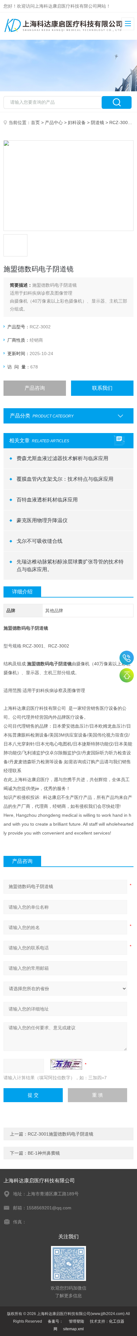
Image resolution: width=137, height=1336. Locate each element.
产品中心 (54, 122)
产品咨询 (35, 388)
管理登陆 (76, 1321)
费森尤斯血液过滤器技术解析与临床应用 (62, 458)
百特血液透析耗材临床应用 (47, 499)
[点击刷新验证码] (66, 1064)
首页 (35, 122)
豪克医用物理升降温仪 (42, 520)
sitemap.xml (73, 1329)
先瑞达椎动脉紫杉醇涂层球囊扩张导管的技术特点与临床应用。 (70, 565)
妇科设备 (77, 122)
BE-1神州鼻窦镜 (44, 1153)
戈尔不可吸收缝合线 (39, 541)
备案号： (55, 1321)
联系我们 (102, 388)
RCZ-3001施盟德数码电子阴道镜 (60, 1134)
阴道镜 (97, 122)
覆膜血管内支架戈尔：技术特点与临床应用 (65, 479)
